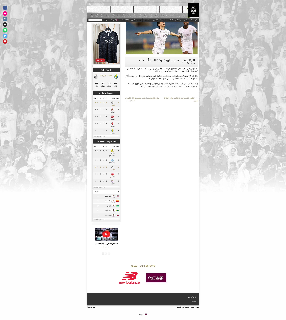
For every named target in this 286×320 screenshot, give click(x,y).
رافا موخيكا (108, 201)
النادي (155, 19)
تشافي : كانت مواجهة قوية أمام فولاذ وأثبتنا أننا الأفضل (181, 99)
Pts (95, 98)
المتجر (170, 19)
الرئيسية (194, 19)
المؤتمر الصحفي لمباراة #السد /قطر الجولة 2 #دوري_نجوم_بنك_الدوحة (106, 244)
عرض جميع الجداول (99, 136)
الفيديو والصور (136, 19)
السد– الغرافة (106, 75)
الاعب (117, 191)
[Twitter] (5, 36)
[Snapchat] (5, 24)
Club (113, 98)
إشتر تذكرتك (125, 19)
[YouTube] (5, 41)
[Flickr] (5, 13)
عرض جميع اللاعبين (99, 219)
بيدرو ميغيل (108, 215)
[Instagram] (5, 19)
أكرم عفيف (108, 196)
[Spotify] (5, 30)
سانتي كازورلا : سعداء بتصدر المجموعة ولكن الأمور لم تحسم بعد (142, 99)
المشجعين (147, 19)
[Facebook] (5, 8)
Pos (117, 98)
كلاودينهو (108, 210)
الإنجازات (163, 19)
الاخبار (186, 19)
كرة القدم (178, 19)
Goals (96, 191)
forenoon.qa (91, 307)
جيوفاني (108, 205)
